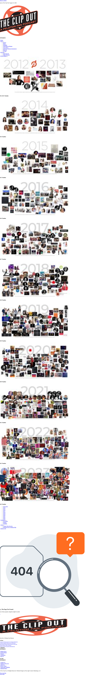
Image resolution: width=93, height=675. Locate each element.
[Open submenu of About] (3, 525)
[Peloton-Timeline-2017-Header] (35, 256)
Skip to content (3, 0)
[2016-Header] (35, 216)
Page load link (3, 673)
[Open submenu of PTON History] (7, 56)
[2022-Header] (35, 461)
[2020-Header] (35, 379)
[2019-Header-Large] (35, 338)
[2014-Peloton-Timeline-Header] (35, 134)
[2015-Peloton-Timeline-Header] (35, 175)
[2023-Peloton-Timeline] (35, 502)
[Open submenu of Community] (6, 520)
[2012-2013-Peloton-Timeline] (35, 93)
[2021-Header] (35, 420)
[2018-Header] (35, 297)
